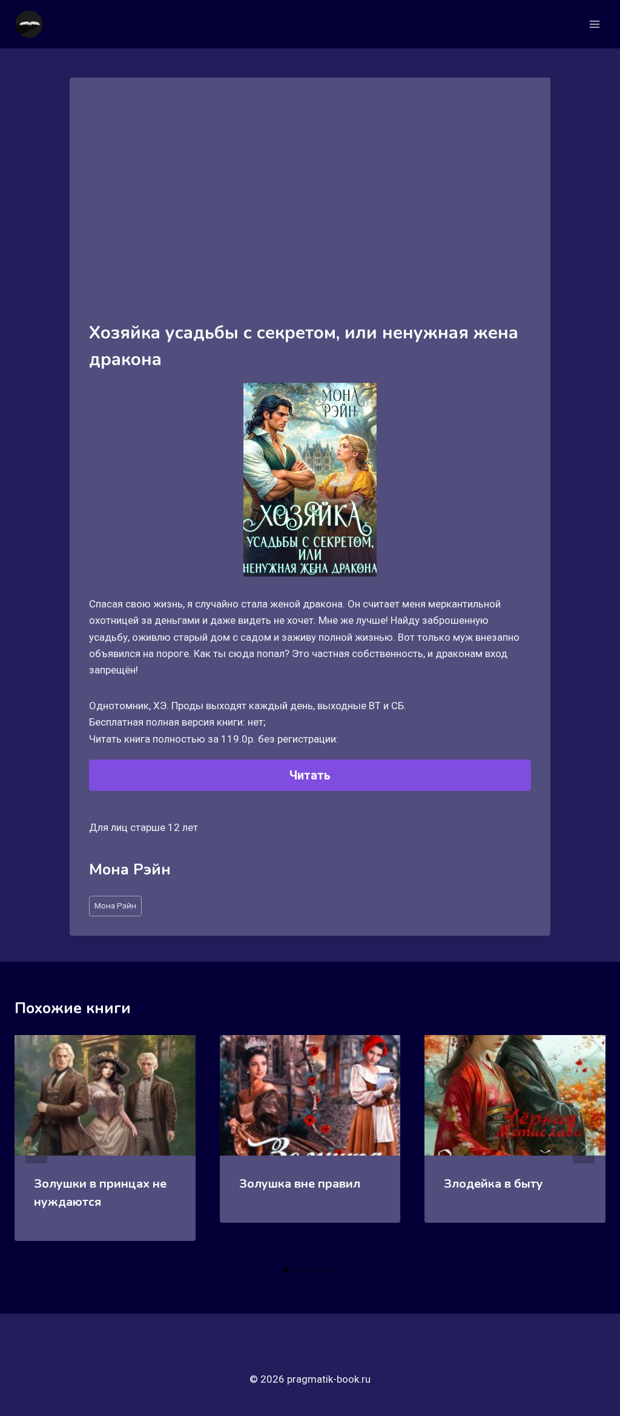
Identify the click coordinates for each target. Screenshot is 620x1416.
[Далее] (584, 1147)
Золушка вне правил (299, 1184)
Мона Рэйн (115, 905)
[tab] (286, 1269)
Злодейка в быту (493, 1184)
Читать (310, 775)
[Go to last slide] (36, 1147)
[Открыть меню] (594, 24)
